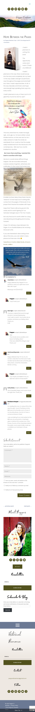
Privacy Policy (14, 705)
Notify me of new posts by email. (14, 490)
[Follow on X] (12, 9)
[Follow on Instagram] (15, 9)
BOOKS (17, 566)
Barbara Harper (13, 402)
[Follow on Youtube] (22, 9)
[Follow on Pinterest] (19, 9)
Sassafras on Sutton (10, 242)
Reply (28, 293)
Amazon (27, 242)
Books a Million (8, 244)
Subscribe (7, 610)
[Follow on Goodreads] (26, 9)
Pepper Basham (9, 40)
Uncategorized (25, 40)
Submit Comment (24, 495)
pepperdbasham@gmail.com (17, 678)
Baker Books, (21, 242)
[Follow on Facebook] (9, 9)
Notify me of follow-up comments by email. (16, 485)
